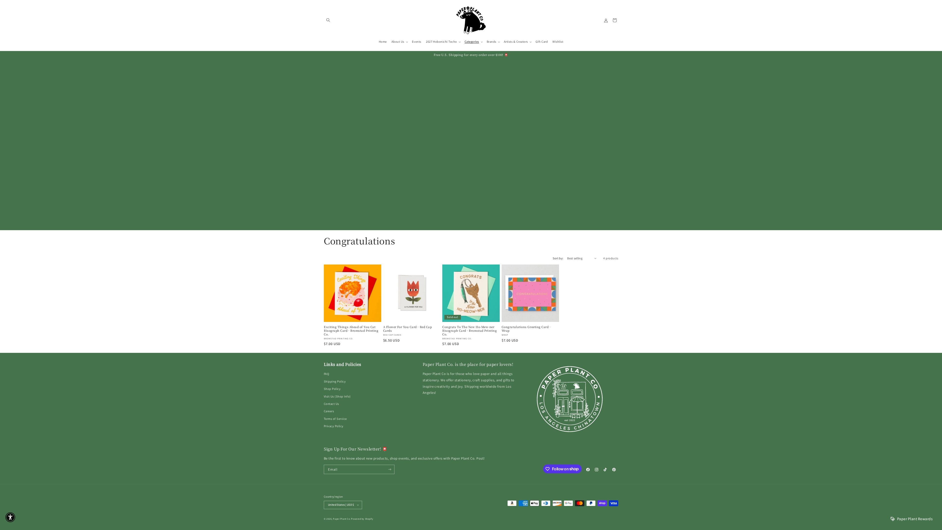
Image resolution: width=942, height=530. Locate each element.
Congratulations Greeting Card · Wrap (526, 328)
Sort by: (558, 258)
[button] (328, 20)
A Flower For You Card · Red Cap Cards (407, 328)
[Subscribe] (390, 469)
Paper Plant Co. (341, 518)
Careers (329, 411)
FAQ (326, 374)
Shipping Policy (335, 381)
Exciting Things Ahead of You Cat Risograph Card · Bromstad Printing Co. (351, 330)
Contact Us (331, 404)
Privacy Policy (333, 426)
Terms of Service (335, 419)
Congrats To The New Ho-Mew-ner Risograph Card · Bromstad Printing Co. (469, 330)
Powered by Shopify (362, 518)
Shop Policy (332, 389)
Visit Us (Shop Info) (337, 396)
